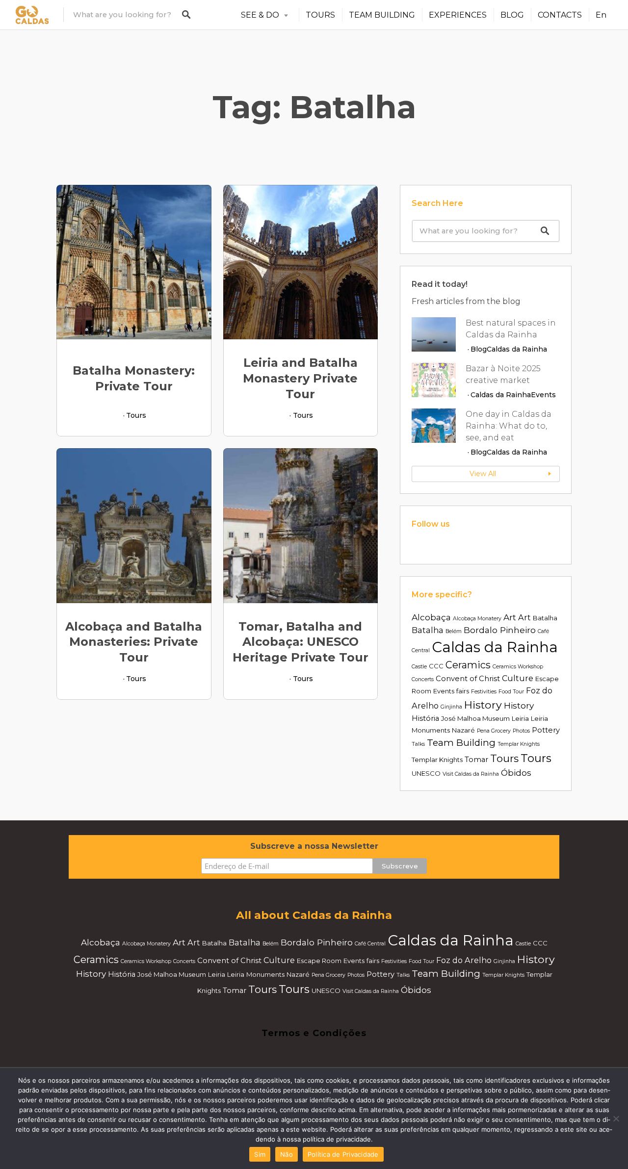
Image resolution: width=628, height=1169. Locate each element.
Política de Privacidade (343, 1154)
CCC (436, 666)
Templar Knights (518, 744)
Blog (479, 349)
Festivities (484, 691)
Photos (521, 731)
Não (286, 1154)
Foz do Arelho (464, 960)
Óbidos (516, 772)
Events (543, 394)
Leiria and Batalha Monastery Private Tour (300, 378)
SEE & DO (260, 15)
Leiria (520, 718)
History (483, 704)
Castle (419, 666)
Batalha (545, 618)
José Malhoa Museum (475, 718)
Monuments (431, 730)
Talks (418, 744)
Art (509, 617)
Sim (259, 1154)
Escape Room (319, 961)
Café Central (370, 943)
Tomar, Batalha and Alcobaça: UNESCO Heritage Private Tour (300, 642)
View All (483, 473)
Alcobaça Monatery (477, 618)
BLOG (512, 15)
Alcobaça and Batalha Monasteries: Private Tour (133, 642)
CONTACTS (560, 15)
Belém (453, 631)
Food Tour (511, 691)
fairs (462, 691)
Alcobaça (431, 617)
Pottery (546, 730)
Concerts (423, 679)
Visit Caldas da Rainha (471, 774)
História (425, 718)
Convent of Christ (468, 678)
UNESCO (426, 773)
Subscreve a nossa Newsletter (314, 846)
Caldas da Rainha (517, 349)
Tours (136, 415)
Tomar (476, 759)
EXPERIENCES (458, 15)
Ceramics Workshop (518, 666)
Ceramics (468, 665)
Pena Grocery (494, 731)
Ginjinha (451, 707)
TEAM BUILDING (382, 15)
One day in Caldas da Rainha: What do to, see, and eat (508, 425)
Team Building (461, 742)
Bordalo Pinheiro (500, 630)
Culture (517, 678)
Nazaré (463, 730)
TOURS (320, 15)
